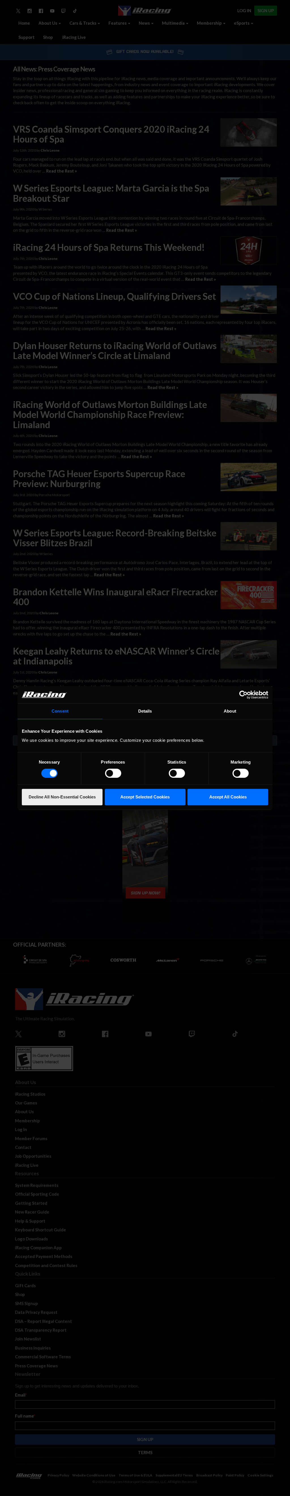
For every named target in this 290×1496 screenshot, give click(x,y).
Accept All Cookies (228, 796)
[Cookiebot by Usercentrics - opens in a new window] (243, 694)
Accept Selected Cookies (145, 796)
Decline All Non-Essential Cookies (62, 796)
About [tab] (230, 711)
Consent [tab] (60, 711)
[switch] (113, 773)
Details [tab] (145, 711)
